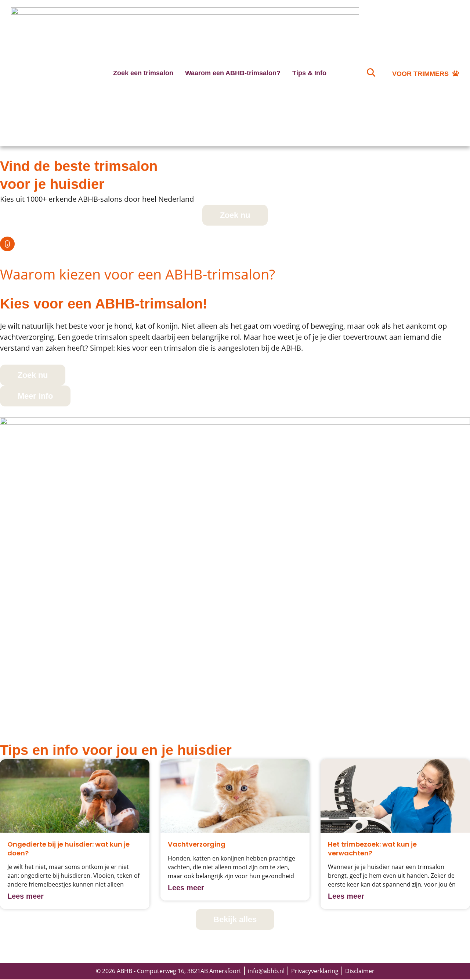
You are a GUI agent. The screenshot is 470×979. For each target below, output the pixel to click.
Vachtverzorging (196, 844)
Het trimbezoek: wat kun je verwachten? (372, 848)
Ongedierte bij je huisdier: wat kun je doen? (68, 848)
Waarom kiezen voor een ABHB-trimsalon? (137, 274)
